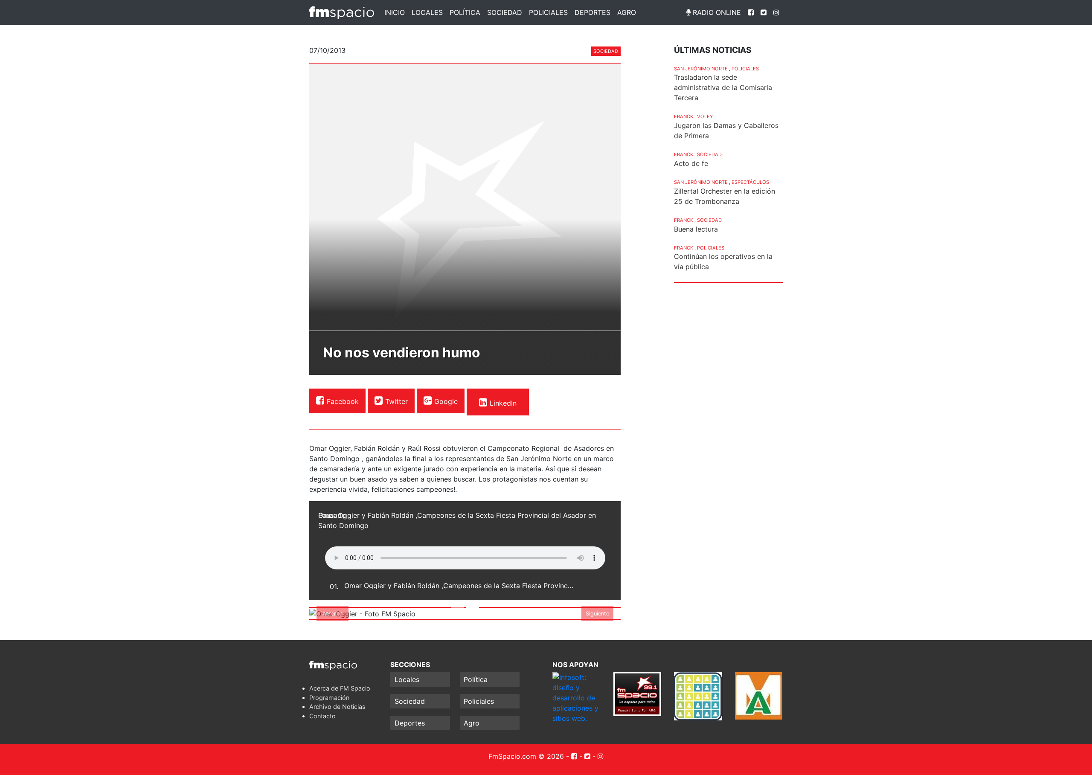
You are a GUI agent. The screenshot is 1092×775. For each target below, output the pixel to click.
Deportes (592, 12)
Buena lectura (696, 229)
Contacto (322, 716)
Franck (683, 116)
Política (465, 12)
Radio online (716, 12)
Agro (626, 12)
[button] (332, 613)
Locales (427, 12)
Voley (705, 116)
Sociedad (504, 12)
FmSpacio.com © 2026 (526, 756)
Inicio (394, 12)
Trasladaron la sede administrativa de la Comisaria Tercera (723, 87)
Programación (329, 697)
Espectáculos (750, 182)
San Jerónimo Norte (701, 69)
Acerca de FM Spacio (339, 688)
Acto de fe (691, 163)
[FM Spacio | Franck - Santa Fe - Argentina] (341, 12)
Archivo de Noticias (337, 706)
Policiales (548, 12)
